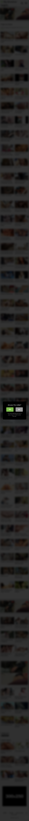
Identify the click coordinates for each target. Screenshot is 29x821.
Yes (10, 409)
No (19, 409)
